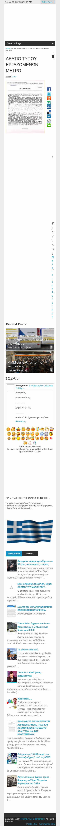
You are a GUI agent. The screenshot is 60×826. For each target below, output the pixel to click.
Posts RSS (31, 824)
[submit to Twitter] (49, 94)
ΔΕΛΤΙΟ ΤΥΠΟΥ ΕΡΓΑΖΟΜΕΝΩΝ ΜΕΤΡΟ (22, 64)
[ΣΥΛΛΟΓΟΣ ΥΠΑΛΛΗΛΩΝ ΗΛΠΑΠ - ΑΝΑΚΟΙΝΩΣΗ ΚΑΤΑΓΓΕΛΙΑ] (12, 616)
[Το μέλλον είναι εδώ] (12, 659)
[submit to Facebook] (49, 89)
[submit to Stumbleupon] (49, 103)
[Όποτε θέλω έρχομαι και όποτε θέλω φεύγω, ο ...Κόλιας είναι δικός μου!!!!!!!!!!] (12, 633)
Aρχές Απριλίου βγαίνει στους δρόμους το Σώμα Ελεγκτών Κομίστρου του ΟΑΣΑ (33, 780)
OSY (14, 76)
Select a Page (14, 43)
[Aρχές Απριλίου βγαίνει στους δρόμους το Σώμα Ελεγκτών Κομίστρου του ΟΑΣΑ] (12, 786)
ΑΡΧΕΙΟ (30, 553)
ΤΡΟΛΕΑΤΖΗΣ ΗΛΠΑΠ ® (32, 819)
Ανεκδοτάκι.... (25, 698)
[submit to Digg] (49, 107)
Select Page (47, 2)
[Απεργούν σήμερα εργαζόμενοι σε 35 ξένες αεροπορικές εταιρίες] (12, 570)
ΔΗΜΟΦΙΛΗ (14, 553)
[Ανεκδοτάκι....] (12, 708)
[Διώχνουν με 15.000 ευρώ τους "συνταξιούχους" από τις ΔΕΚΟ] (12, 764)
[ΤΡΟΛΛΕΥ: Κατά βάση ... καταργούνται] (12, 682)
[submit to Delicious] (49, 112)
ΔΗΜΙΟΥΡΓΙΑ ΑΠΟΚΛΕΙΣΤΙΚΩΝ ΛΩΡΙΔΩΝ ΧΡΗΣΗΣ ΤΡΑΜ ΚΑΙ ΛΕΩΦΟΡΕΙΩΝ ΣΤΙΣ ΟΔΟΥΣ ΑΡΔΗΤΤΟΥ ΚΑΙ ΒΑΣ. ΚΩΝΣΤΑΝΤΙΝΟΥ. (34, 728)
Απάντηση (21, 421)
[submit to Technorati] (49, 125)
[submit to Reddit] (49, 121)
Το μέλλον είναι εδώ (28, 649)
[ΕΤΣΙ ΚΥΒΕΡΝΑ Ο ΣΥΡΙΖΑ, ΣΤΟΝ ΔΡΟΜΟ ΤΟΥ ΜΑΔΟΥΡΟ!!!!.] (12, 591)
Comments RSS (47, 824)
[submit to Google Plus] (49, 98)
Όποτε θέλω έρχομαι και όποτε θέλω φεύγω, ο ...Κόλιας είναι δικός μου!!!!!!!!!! (34, 626)
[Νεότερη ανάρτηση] (53, 156)
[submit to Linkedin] (49, 116)
